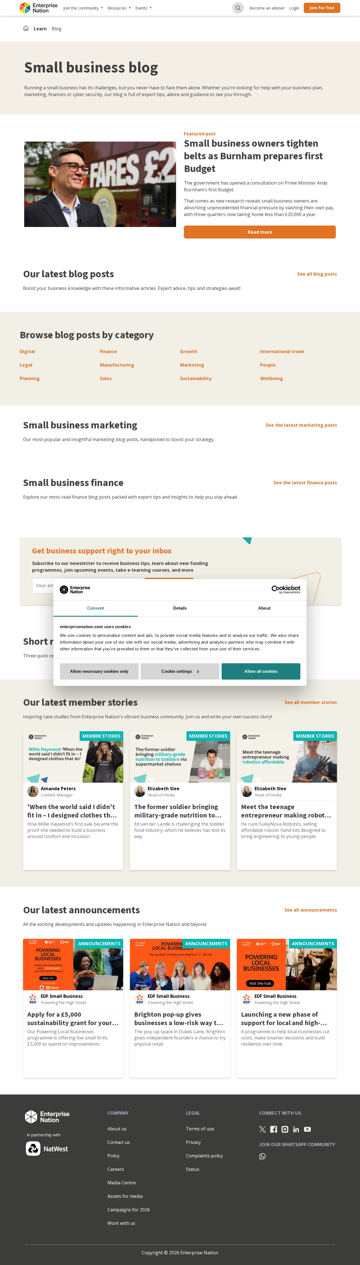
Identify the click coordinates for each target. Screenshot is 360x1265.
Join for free (322, 7)
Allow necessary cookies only (99, 671)
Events (141, 8)
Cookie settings (176, 671)
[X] (262, 1129)
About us (117, 1129)
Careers (115, 1169)
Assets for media (125, 1196)
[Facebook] (273, 1129)
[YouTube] (307, 1129)
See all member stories (311, 702)
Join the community (81, 8)
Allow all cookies (261, 671)
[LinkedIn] (296, 1129)
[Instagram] (285, 1129)
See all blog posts (317, 274)
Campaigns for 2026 (128, 1210)
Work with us (121, 1223)
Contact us (118, 1142)
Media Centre (121, 1183)
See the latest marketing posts (301, 425)
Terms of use (200, 1129)
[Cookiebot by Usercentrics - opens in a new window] (275, 589)
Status (192, 1169)
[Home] (27, 28)
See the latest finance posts (305, 483)
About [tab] (264, 608)
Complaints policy (204, 1156)
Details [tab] (180, 608)
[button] (33, 791)
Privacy (193, 1142)
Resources (117, 8)
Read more (260, 232)
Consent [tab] (95, 608)
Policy (113, 1156)
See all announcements (310, 910)
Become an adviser (267, 8)
